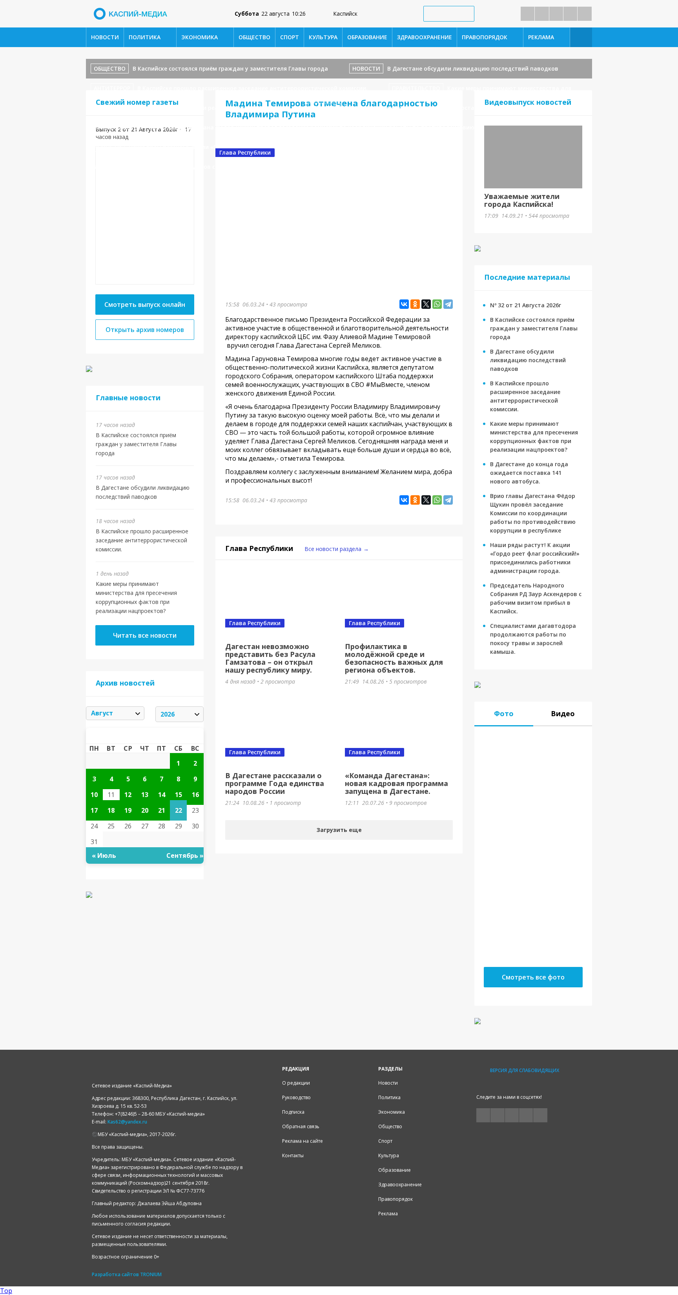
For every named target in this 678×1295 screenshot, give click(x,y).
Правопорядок (484, 37)
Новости (105, 37)
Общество (254, 37)
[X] (426, 304)
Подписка (293, 1112)
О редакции (296, 1083)
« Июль (104, 855)
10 (94, 794)
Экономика (199, 37)
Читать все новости (145, 635)
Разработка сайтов (115, 1274)
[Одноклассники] (415, 304)
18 (111, 810)
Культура (323, 37)
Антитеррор (112, 88)
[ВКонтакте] (404, 304)
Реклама (541, 37)
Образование (367, 37)
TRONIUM (151, 1274)
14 (161, 794)
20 (144, 810)
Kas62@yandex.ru (127, 1121)
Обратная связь (300, 1126)
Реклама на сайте (302, 1141)
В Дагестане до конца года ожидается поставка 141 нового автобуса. (445, 107)
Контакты (293, 1155)
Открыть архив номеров (145, 329)
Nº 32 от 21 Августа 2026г (525, 305)
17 (94, 810)
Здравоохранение (424, 37)
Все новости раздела (332, 549)
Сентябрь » (185, 855)
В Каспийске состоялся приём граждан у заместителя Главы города (230, 68)
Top (6, 1290)
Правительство (416, 88)
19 (127, 810)
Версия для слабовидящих (524, 1070)
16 (195, 794)
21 (161, 810)
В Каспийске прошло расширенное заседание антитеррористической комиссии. (252, 88)
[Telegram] (448, 304)
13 (144, 794)
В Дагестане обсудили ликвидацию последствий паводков (472, 68)
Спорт (289, 37)
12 (127, 794)
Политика (144, 37)
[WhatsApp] (437, 304)
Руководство (296, 1097)
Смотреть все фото (533, 977)
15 (178, 794)
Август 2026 (144, 736)
